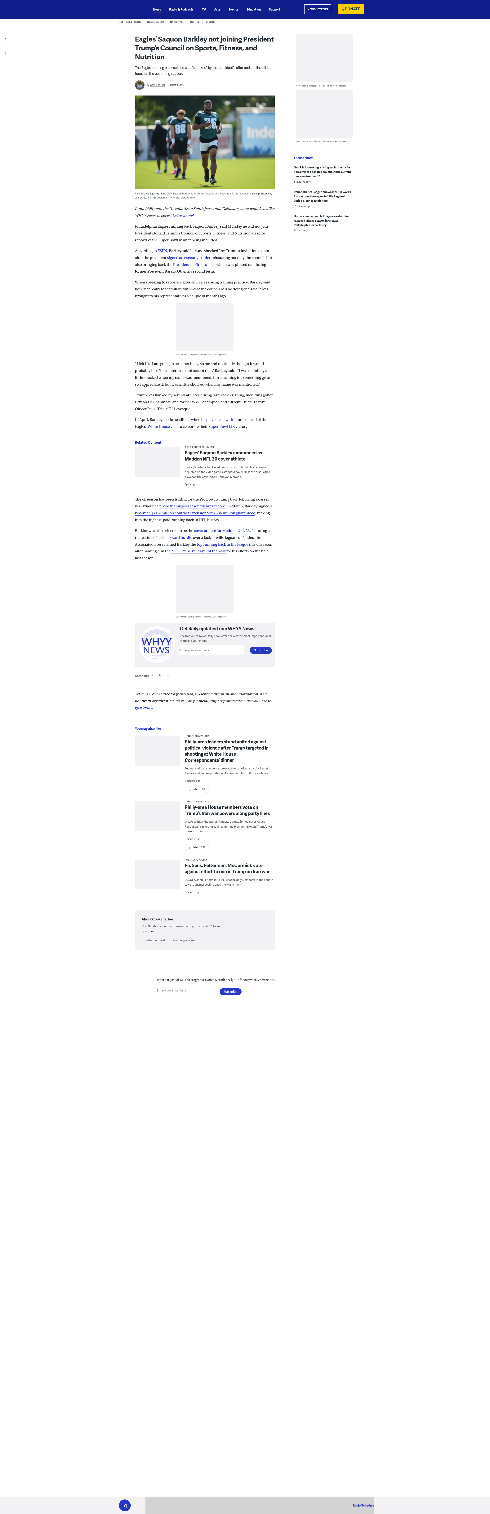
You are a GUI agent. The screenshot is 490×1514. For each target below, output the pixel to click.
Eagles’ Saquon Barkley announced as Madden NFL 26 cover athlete (223, 455)
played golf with (219, 419)
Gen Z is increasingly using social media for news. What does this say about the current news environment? (322, 171)
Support (274, 9)
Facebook (152, 675)
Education (254, 9)
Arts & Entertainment (199, 447)
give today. (144, 707)
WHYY (130, 9)
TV (204, 9)
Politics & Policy (130, 22)
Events (233, 9)
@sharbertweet (155, 940)
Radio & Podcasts (181, 9)
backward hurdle (177, 537)
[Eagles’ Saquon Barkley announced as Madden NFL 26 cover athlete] (157, 464)
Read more (148, 931)
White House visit (163, 426)
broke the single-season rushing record (192, 506)
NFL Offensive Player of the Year (198, 551)
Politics (194, 22)
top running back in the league (222, 544)
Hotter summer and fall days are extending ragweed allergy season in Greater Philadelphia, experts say (321, 220)
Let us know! (183, 215)
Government (155, 22)
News (157, 9)
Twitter (160, 675)
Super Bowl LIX (221, 426)
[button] (125, 1505)
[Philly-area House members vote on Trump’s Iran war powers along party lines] (157, 818)
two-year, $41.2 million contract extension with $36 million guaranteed (195, 513)
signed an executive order (189, 257)
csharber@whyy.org (184, 940)
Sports (210, 22)
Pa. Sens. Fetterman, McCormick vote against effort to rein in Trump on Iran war (227, 868)
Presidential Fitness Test (194, 264)
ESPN (162, 250)
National (176, 22)
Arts (217, 9)
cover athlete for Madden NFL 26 (222, 530)
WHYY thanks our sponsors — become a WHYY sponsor (201, 354)
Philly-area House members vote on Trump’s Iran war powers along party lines (227, 810)
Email (168, 675)
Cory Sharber (157, 85)
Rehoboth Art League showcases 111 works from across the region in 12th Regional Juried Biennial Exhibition (322, 196)
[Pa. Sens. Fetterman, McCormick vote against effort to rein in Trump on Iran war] (157, 877)
